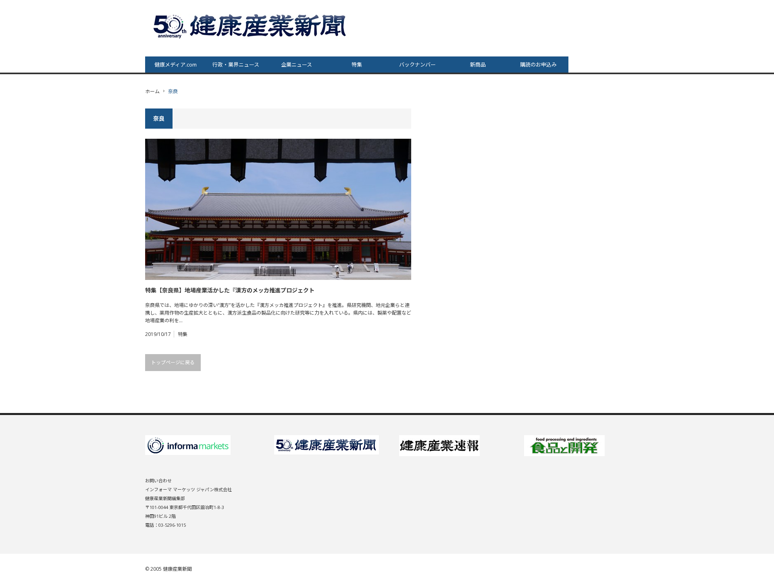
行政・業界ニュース (235, 64)
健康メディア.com (175, 64)
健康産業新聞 (177, 568)
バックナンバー (417, 64)
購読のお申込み (538, 64)
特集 (357, 64)
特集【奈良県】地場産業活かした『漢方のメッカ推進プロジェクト (229, 290)
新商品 (478, 64)
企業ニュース (296, 64)
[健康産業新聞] (251, 25)
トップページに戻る (173, 362)
